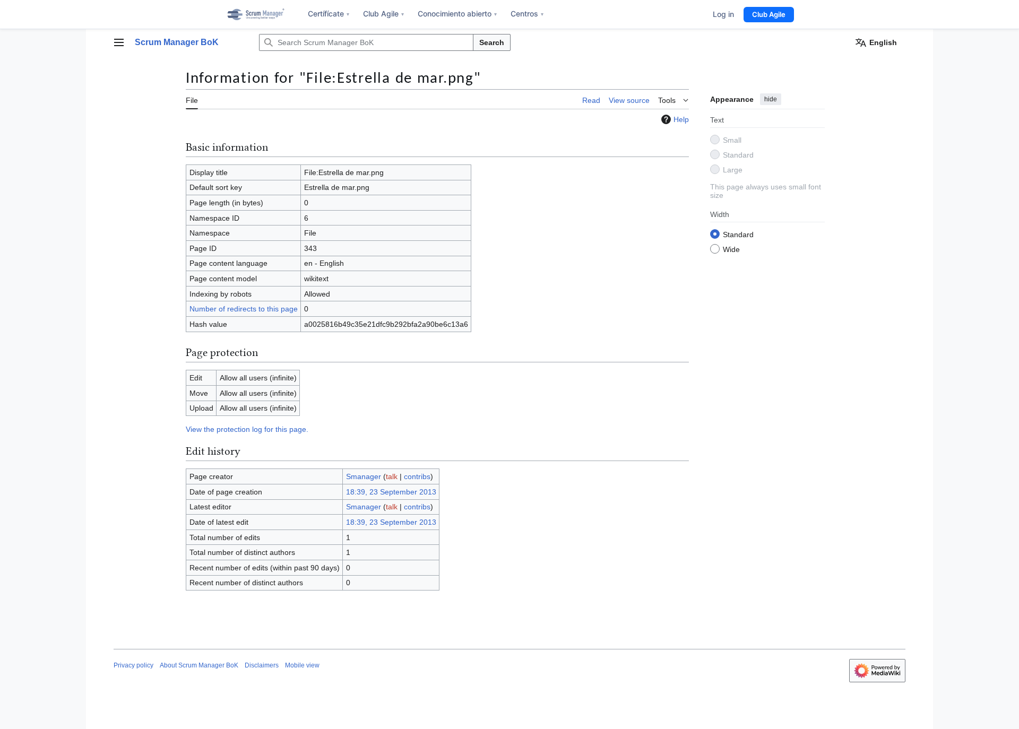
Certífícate (328, 13)
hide (770, 99)
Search (491, 42)
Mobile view (302, 665)
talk (392, 476)
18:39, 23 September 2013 (391, 492)
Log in (723, 14)
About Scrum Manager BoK (199, 665)
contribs (417, 476)
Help (681, 119)
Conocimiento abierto (457, 13)
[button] (118, 42)
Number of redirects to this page (243, 309)
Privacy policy (133, 665)
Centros (527, 13)
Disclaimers (262, 665)
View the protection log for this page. (247, 429)
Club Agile (383, 13)
